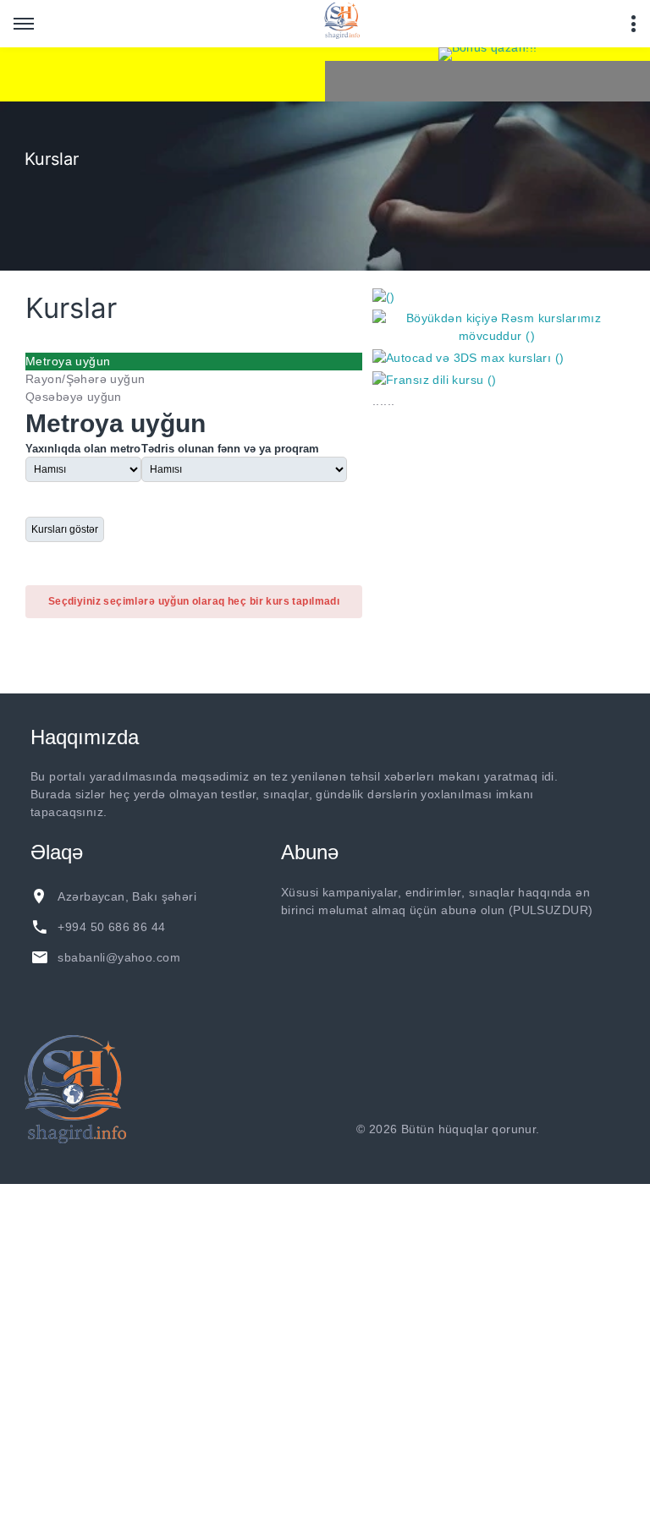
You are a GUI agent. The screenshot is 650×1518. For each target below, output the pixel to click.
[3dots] (633, 24)
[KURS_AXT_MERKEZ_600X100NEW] (162, 74)
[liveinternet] (588, 1129)
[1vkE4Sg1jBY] (487, 54)
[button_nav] (24, 24)
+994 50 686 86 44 (111, 927)
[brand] (75, 1089)
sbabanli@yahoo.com (119, 957)
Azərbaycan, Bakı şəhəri (127, 896)
